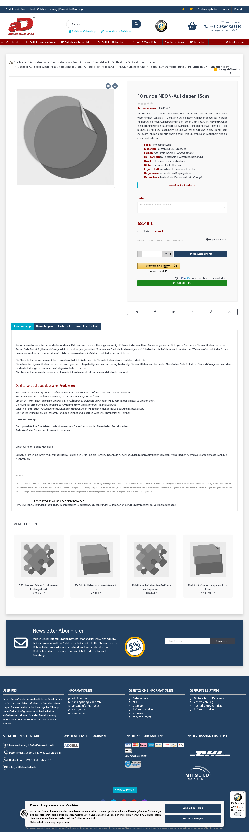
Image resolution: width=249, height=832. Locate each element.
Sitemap (137, 706)
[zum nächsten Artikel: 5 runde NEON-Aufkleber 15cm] (237, 73)
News (225, 9)
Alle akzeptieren (193, 808)
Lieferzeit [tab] (64, 326)
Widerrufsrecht (141, 717)
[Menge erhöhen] (170, 254)
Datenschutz (140, 698)
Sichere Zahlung (203, 702)
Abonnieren (222, 641)
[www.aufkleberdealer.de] (21, 26)
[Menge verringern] (140, 254)
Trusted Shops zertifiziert (209, 706)
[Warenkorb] (191, 26)
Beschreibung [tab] (22, 326)
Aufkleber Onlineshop (83, 31)
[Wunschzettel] (191, 9)
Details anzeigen (193, 819)
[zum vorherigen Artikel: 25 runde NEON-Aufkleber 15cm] (230, 73)
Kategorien (79, 710)
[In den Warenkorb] (13, 78)
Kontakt (239, 9)
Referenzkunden (142, 710)
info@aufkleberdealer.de (22, 767)
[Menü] (244, 793)
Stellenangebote (207, 9)
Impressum (139, 713)
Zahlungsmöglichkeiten (86, 702)
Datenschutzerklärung (45, 647)
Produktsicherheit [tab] (87, 326)
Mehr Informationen (214, 828)
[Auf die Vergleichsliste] (108, 86)
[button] (183, 9)
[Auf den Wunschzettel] (115, 86)
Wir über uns (79, 698)
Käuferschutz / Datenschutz (210, 698)
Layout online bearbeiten (182, 185)
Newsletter (79, 713)
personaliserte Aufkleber (118, 31)
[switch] (237, 814)
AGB (135, 702)
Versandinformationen (86, 706)
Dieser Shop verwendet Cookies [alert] (54, 805)
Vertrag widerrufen (124, 790)
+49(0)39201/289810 (225, 26)
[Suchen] (136, 24)
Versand (159, 231)
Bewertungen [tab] (44, 326)
